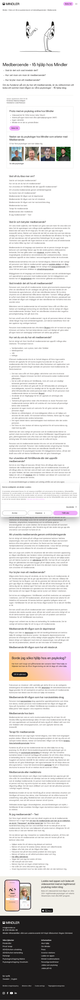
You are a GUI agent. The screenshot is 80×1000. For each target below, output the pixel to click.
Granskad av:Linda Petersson (16, 103)
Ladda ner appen (47, 956)
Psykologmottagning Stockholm (15, 962)
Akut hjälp (45, 943)
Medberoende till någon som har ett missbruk (27, 199)
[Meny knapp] (76, 4)
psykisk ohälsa (55, 264)
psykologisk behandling (30, 753)
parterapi (48, 765)
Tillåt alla (65, 513)
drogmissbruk (26, 279)
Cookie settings (40, 986)
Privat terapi (7, 946)
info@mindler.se (9, 928)
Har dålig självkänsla (20, 857)
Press (43, 950)
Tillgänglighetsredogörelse (56, 986)
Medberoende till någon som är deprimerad (26, 196)
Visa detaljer (70, 507)
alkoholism (46, 688)
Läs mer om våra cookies (36, 499)
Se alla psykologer (16, 164)
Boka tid (68, 4)
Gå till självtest (20, 674)
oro (25, 267)
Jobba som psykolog (49, 965)
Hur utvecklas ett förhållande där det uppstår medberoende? (33, 187)
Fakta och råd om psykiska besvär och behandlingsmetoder (27, 10)
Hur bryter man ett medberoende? (22, 193)
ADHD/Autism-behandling (13, 953)
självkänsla (36, 560)
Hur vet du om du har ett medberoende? (25, 184)
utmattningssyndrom (45, 269)
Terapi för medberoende (18, 209)
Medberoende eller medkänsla (21, 212)
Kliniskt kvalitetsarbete (50, 959)
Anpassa (38, 513)
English (14, 979)
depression (29, 633)
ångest (47, 328)
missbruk (40, 252)
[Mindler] (11, 4)
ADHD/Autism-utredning (12, 950)
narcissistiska (25, 701)
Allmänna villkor (27, 986)
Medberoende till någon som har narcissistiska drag (29, 202)
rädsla (33, 267)
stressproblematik (58, 267)
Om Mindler (45, 946)
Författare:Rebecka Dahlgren (16, 101)
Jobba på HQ (46, 968)
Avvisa (14, 513)
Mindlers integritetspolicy (11, 986)
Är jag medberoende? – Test (20, 215)
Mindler (5, 10)
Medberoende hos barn (18, 205)
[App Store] (47, 910)
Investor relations (48, 953)
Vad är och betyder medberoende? (22, 181)
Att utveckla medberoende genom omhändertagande (30, 190)
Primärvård (7, 943)
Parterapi (6, 956)
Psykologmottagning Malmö (14, 959)
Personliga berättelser (50, 962)
